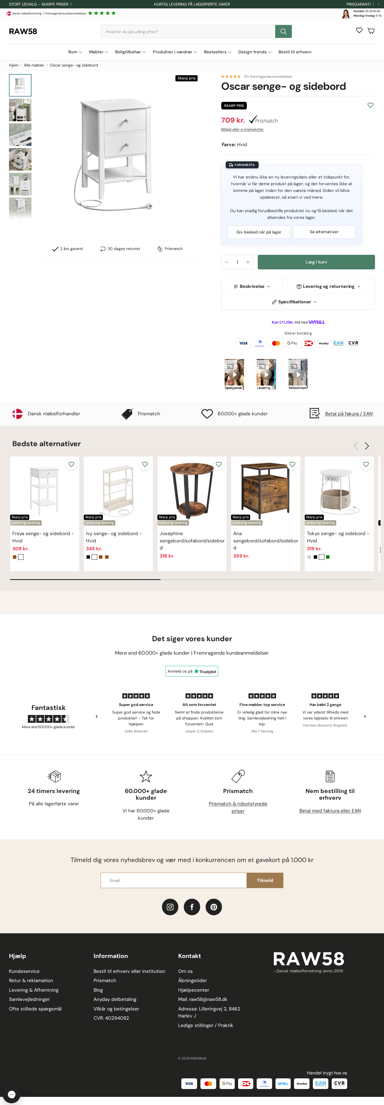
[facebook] (192, 907)
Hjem (13, 65)
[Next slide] (364, 716)
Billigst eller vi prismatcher (242, 129)
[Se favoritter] (359, 30)
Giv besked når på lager (258, 232)
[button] (196, 31)
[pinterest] (213, 907)
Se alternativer (324, 231)
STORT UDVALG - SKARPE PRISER (38, 4)
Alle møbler (34, 65)
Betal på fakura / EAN (349, 414)
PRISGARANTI (359, 4)
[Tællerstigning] (248, 262)
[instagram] (170, 907)
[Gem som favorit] (370, 105)
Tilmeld (265, 880)
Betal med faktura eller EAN (330, 811)
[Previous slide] (96, 716)
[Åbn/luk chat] (12, 1094)
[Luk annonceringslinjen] (378, 4)
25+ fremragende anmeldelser (268, 76)
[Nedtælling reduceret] (227, 262)
